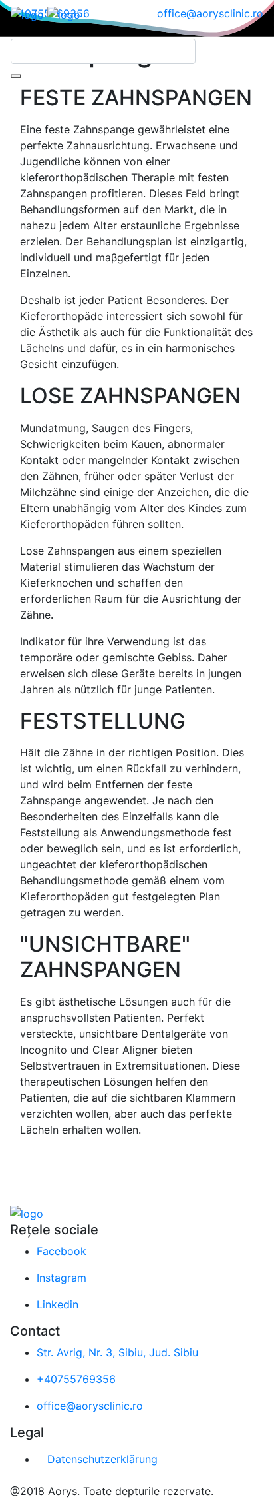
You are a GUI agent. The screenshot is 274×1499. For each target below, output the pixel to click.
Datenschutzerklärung (102, 1459)
